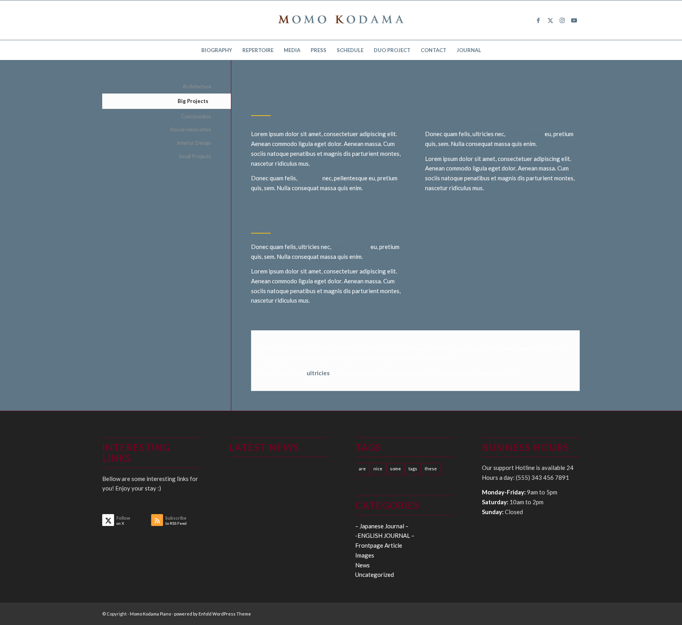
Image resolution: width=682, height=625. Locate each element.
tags (412, 468)
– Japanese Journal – (381, 526)
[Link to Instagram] (562, 20)
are (362, 468)
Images (364, 555)
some (395, 468)
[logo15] (341, 20)
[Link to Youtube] (574, 20)
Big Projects (193, 101)
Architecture (197, 86)
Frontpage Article (378, 545)
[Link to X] (550, 20)
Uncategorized (374, 574)
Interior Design (194, 143)
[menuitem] (216, 50)
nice (377, 468)
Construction (196, 116)
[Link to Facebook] (538, 20)
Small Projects (195, 156)
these (431, 468)
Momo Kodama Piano (150, 613)
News (362, 565)
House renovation (190, 129)
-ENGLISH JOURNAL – (384, 535)
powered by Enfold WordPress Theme (212, 613)
